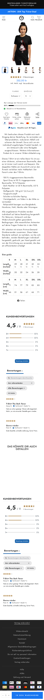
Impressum (22, 639)
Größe (28, 91)
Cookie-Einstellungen (22, 658)
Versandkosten (28, 83)
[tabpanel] (22, 406)
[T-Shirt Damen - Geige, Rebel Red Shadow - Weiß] (11, 488)
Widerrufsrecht (22, 631)
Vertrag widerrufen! (22, 623)
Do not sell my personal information (22, 654)
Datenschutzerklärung (22, 635)
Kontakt (22, 643)
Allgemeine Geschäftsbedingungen (22, 646)
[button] (22, 333)
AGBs (22, 673)
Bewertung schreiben (22, 361)
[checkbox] (11, 393)
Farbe (15, 91)
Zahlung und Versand (22, 677)
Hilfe (22, 669)
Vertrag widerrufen (21, 662)
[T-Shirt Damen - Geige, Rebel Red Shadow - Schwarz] (8, 488)
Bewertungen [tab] (15, 370)
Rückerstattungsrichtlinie (22, 650)
